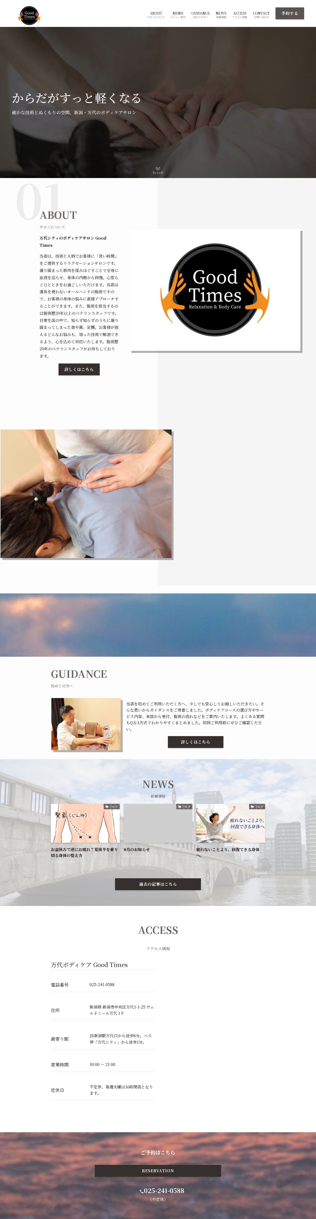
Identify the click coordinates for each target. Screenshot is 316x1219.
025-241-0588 (164, 1190)
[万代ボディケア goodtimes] (29, 15)
